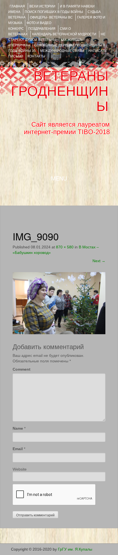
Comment (21, 369)
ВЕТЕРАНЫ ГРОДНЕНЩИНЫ (59, 91)
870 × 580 (65, 247)
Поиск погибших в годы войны (54, 12)
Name (18, 428)
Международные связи (62, 51)
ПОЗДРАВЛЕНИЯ (41, 29)
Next (98, 261)
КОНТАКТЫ (36, 56)
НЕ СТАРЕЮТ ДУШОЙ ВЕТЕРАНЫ (56, 37)
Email (18, 449)
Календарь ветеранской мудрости (64, 34)
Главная (17, 6)
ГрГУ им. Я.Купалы (75, 549)
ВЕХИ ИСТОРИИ (42, 6)
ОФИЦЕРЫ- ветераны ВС (51, 17)
